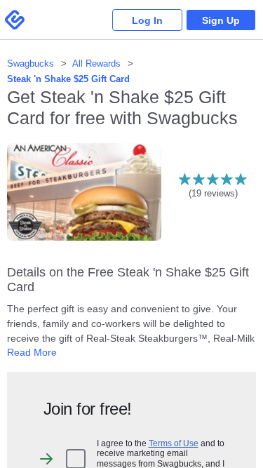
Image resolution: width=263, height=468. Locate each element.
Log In (147, 20)
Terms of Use (173, 443)
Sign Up (221, 20)
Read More (32, 352)
